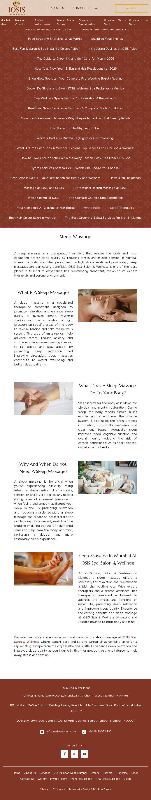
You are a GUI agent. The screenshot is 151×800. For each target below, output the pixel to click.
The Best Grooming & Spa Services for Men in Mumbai (103, 217)
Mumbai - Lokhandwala (42, 22)
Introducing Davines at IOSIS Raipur (114, 48)
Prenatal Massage (81, 779)
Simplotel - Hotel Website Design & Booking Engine (82, 789)
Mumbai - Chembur (20, 22)
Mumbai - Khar (6, 22)
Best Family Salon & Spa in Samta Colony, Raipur (46, 48)
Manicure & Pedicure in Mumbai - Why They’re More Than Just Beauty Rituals (75, 118)
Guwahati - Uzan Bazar (139, 22)
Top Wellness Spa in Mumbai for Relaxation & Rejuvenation (75, 98)
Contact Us (27, 779)
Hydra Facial (92, 207)
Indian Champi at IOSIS (43, 197)
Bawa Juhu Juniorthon (125, 178)
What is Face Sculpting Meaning (103, 28)
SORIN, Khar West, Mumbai (70, 773)
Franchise (122, 773)
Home (16, 773)
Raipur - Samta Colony (65, 22)
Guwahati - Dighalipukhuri (87, 22)
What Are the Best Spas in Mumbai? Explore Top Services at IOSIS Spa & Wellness (76, 148)
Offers (95, 773)
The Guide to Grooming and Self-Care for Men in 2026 (75, 58)
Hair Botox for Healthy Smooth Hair (75, 128)
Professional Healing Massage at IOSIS (100, 188)
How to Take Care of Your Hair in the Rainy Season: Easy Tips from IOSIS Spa (75, 158)
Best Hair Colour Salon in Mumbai (32, 217)
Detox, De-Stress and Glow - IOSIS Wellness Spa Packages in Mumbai (75, 88)
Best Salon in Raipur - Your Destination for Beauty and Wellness (55, 178)
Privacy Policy (58, 779)
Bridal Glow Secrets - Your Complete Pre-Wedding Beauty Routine (75, 78)
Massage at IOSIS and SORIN (44, 188)
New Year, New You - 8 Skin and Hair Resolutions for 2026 (75, 68)
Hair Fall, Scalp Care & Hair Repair (48, 28)
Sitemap (44, 789)
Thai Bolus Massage (108, 779)
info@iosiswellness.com (61, 731)
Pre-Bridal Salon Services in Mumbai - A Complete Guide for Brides (75, 108)
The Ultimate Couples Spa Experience (96, 197)
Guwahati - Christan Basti (115, 22)
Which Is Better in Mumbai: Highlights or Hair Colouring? (75, 138)
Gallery (42, 779)
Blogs (134, 773)
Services (79, 8)
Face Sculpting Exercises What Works (55, 38)
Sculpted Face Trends (107, 38)
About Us (57, 8)
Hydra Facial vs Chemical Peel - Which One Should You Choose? (75, 168)
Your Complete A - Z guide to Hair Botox (46, 207)
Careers (107, 773)
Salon (127, 779)
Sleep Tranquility (122, 207)
